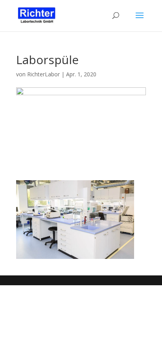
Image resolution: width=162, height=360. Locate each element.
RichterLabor (43, 74)
